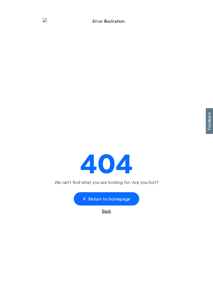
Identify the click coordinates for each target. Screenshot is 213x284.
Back (106, 211)
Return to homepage (109, 199)
